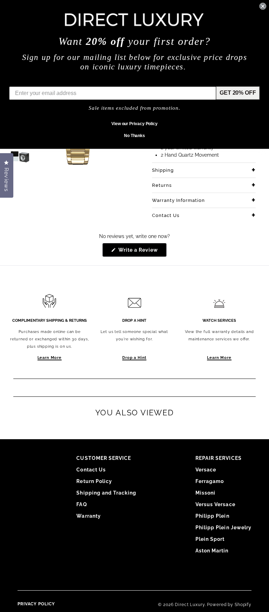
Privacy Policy (36, 603)
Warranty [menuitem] (88, 516)
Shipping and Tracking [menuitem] (106, 493)
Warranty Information (178, 200)
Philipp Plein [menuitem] (212, 516)
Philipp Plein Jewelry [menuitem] (223, 527)
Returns (162, 185)
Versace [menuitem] (205, 469)
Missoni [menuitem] (205, 493)
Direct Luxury (190, 604)
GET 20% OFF (238, 93)
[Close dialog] (262, 6)
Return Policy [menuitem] (94, 481)
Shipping (163, 170)
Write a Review (142, 252)
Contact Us (165, 215)
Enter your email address (42, 81)
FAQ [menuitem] (81, 504)
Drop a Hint (134, 357)
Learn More (49, 357)
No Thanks (134, 135)
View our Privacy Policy (134, 123)
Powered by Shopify (229, 604)
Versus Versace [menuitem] (215, 504)
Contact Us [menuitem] (91, 469)
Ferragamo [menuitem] (209, 481)
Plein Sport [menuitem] (210, 539)
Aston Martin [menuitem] (212, 550)
